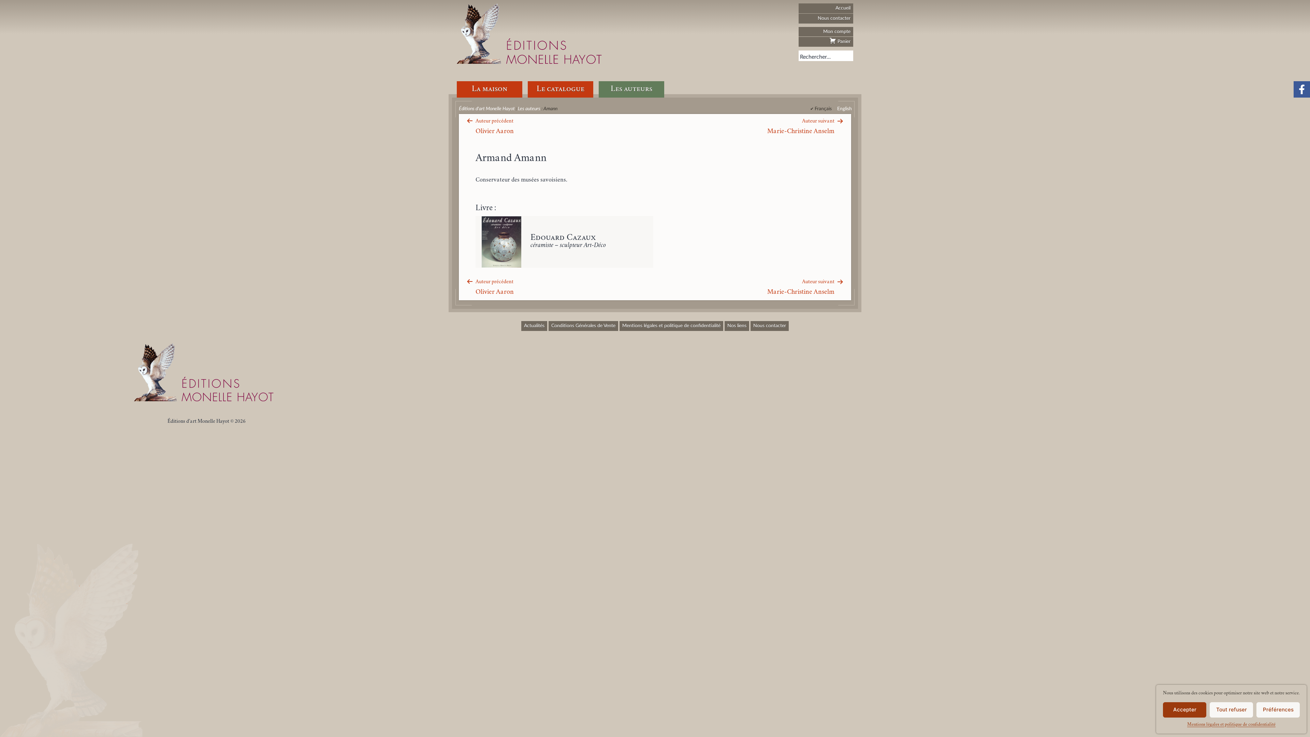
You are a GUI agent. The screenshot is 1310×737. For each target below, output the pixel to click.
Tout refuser (1231, 709)
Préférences (1278, 709)
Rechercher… (815, 57)
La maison (489, 89)
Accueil (842, 8)
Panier (843, 41)
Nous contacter (834, 18)
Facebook (1302, 89)
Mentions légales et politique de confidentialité (1231, 724)
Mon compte (836, 31)
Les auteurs (631, 89)
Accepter (1184, 709)
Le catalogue (560, 89)
